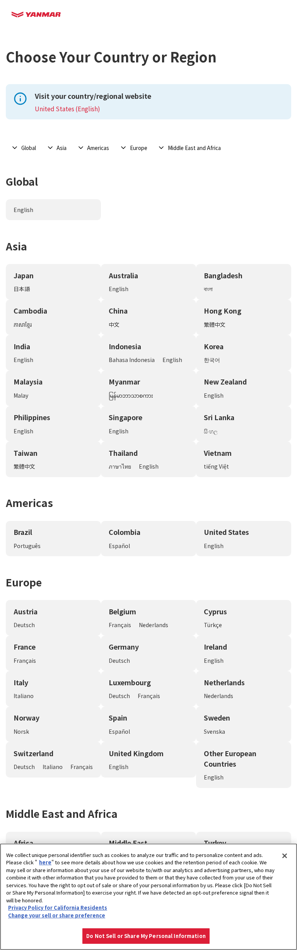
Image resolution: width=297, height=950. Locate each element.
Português (27, 546)
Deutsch (24, 625)
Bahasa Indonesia (132, 360)
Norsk (21, 731)
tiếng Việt (216, 466)
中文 (114, 324)
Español (119, 546)
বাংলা (208, 289)
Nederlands (153, 625)
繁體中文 (214, 324)
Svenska (214, 731)
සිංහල (211, 431)
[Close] (284, 855)
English (23, 210)
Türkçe (213, 625)
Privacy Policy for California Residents (57, 907)
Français (120, 625)
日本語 (22, 289)
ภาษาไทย (120, 466)
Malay (21, 395)
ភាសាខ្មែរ (23, 324)
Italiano (24, 696)
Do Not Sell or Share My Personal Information (146, 936)
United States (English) (67, 108)
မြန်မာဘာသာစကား (131, 395)
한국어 (212, 360)
